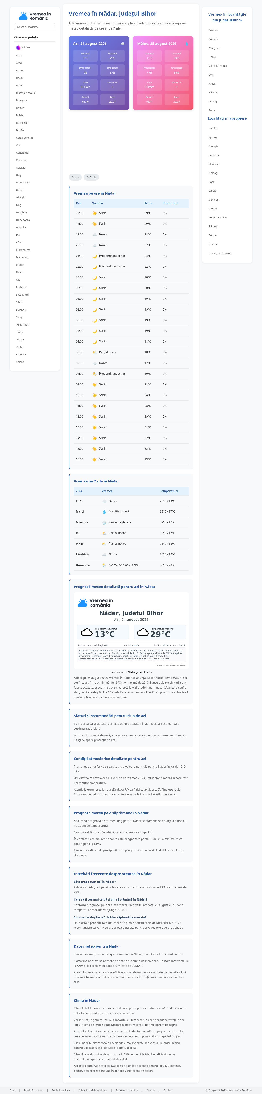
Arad (19, 63)
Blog (12, 1090)
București (22, 122)
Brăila (19, 115)
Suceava (21, 309)
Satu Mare (22, 294)
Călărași (21, 167)
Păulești (214, 226)
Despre (150, 1090)
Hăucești (214, 164)
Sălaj (19, 317)
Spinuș (213, 137)
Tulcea (20, 339)
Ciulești (213, 146)
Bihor (19, 85)
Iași (18, 235)
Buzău (20, 130)
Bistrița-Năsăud (25, 93)
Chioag (213, 173)
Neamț (20, 272)
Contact (168, 1090)
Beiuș (212, 57)
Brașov (20, 107)
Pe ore (75, 177)
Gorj (18, 205)
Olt (18, 279)
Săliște (213, 235)
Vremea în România (240, 1090)
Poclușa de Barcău (220, 253)
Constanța (22, 152)
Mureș (20, 264)
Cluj (18, 145)
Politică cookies (61, 1090)
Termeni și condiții (127, 1090)
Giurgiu (20, 197)
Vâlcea (20, 362)
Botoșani (21, 100)
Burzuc (213, 244)
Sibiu (19, 302)
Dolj (18, 175)
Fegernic (214, 155)
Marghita (214, 48)
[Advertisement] (131, 142)
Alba (19, 55)
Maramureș (23, 249)
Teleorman (22, 324)
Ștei (211, 74)
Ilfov (19, 242)
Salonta (213, 39)
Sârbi (212, 181)
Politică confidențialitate (92, 1090)
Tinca (212, 110)
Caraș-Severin (24, 137)
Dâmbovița (23, 182)
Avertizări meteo (33, 1090)
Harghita (21, 212)
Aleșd (212, 83)
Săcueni (213, 92)
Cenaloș (214, 199)
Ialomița (21, 227)
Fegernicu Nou (218, 217)
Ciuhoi (213, 208)
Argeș (19, 70)
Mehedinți (22, 257)
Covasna (21, 160)
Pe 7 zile (91, 177)
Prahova (21, 287)
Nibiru (26, 47)
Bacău (20, 78)
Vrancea (21, 354)
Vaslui (19, 347)
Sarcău (213, 128)
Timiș (19, 332)
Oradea (213, 30)
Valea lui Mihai (218, 65)
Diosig (213, 101)
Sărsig (212, 190)
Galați (19, 190)
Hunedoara (23, 220)
